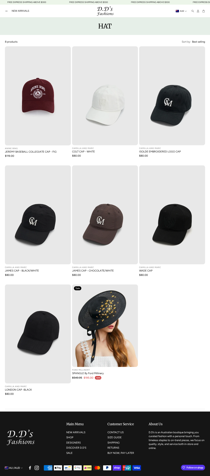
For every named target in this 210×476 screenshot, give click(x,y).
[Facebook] (30, 468)
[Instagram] (37, 468)
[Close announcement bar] (207, 2)
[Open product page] (38, 95)
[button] (6, 11)
